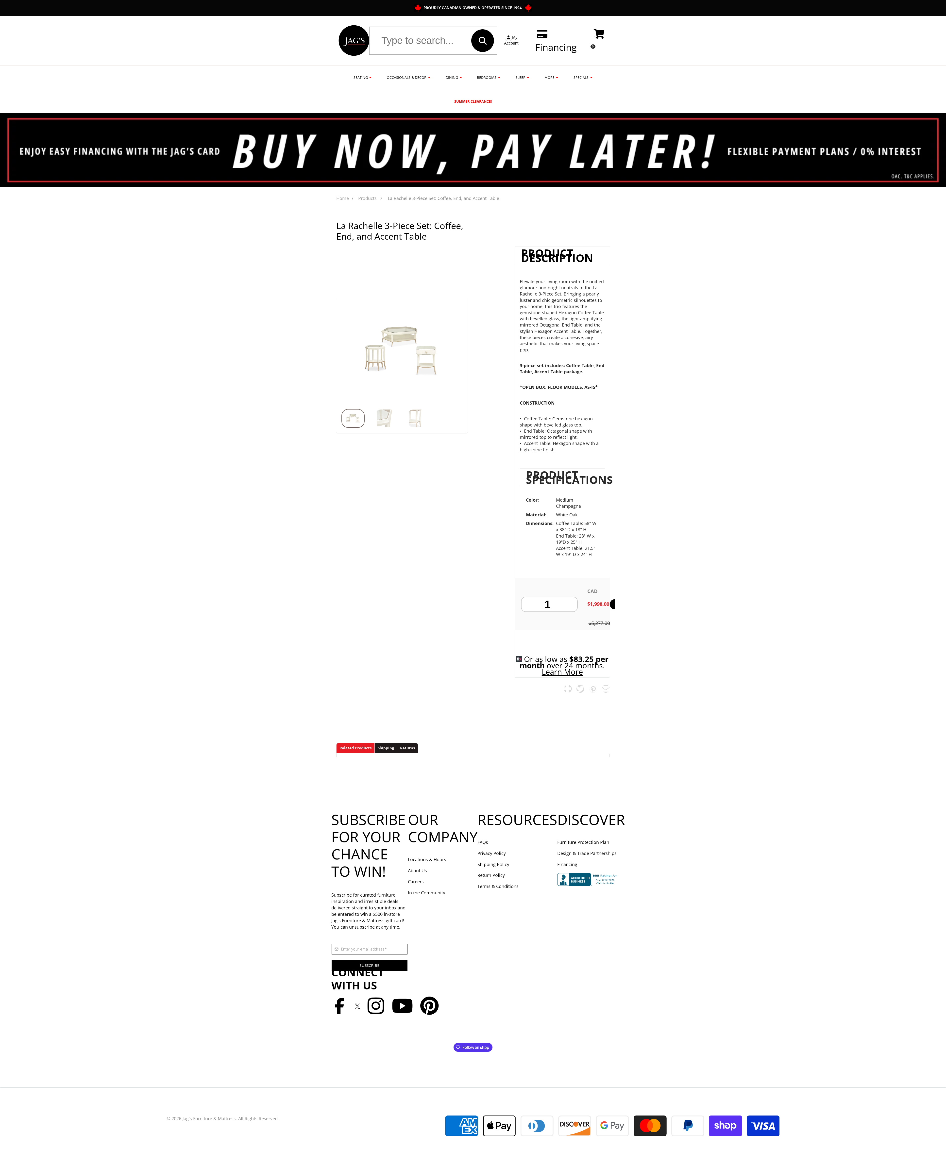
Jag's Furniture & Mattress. (210, 1118)
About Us (417, 870)
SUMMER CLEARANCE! (473, 101)
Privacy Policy (491, 853)
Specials (581, 77)
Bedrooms (486, 77)
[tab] (355, 748)
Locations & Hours (427, 859)
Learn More (562, 672)
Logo (353, 41)
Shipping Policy (493, 864)
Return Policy (491, 875)
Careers (416, 881)
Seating (361, 77)
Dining (452, 77)
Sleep (520, 77)
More (549, 77)
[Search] (482, 40)
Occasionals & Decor (406, 77)
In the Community (426, 892)
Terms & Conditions (498, 886)
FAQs (482, 842)
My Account (511, 40)
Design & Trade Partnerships (587, 853)
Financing (567, 864)
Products (367, 198)
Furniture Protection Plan (583, 842)
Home (342, 198)
